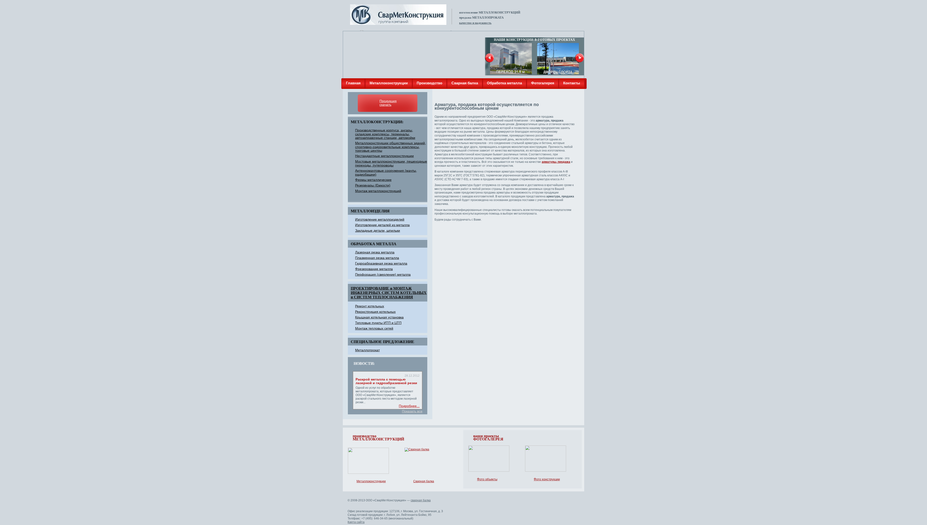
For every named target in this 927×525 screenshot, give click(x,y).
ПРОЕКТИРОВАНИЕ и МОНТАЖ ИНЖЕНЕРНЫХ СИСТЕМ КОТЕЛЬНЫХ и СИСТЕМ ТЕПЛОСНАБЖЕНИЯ (389, 292)
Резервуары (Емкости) (372, 185)
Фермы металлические (373, 180)
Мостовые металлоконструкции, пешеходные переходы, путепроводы (391, 163)
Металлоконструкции (389, 83)
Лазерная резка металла (374, 252)
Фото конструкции (547, 479)
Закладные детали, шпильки (377, 230)
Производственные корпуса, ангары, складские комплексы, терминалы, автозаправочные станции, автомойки (385, 134)
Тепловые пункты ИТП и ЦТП (378, 323)
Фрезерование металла (374, 269)
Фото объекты (487, 479)
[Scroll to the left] (489, 57)
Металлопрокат (367, 350)
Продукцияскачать (388, 103)
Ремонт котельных (369, 306)
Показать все (412, 411)
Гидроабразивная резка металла (381, 263)
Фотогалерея (542, 83)
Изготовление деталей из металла (382, 225)
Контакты (571, 83)
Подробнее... (409, 406)
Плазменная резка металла (377, 258)
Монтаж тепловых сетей (374, 328)
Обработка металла (504, 83)
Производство (429, 83)
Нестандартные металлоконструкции (384, 156)
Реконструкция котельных (375, 312)
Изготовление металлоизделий (379, 219)
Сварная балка (464, 83)
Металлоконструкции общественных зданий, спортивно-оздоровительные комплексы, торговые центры (390, 146)
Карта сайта (356, 522)
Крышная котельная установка (379, 317)
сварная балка (421, 500)
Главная (353, 83)
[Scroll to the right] (579, 57)
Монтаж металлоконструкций (378, 191)
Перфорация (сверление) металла (383, 274)
